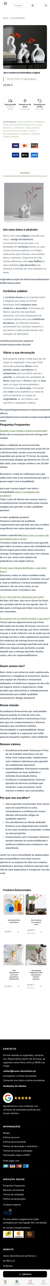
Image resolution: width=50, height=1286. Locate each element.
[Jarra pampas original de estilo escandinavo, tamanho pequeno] (36, 954)
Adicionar (27, 1274)
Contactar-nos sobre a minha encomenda (24, 1080)
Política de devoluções (14, 1199)
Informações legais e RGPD (16, 1155)
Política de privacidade (14, 1142)
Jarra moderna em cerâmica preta (36, 922)
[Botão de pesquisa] (32, 5)
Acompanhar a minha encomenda (19, 1076)
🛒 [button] (18, 932)
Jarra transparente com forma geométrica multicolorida (14, 974)
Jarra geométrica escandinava (14, 921)
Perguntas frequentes (14, 1185)
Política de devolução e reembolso (20, 1146)
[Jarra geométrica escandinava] (14, 904)
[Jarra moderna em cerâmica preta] (36, 904)
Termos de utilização (13, 1194)
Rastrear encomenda (13, 1190)
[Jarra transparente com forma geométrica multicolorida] (14, 954)
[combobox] (21, 5)
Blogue (6, 1133)
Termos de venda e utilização (17, 1150)
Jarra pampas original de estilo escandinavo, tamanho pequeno (36, 974)
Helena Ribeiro (30, 79)
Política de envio (11, 1137)
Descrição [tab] (25, 173)
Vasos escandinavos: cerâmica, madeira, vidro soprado (22, 134)
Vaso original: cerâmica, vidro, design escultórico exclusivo (22, 128)
